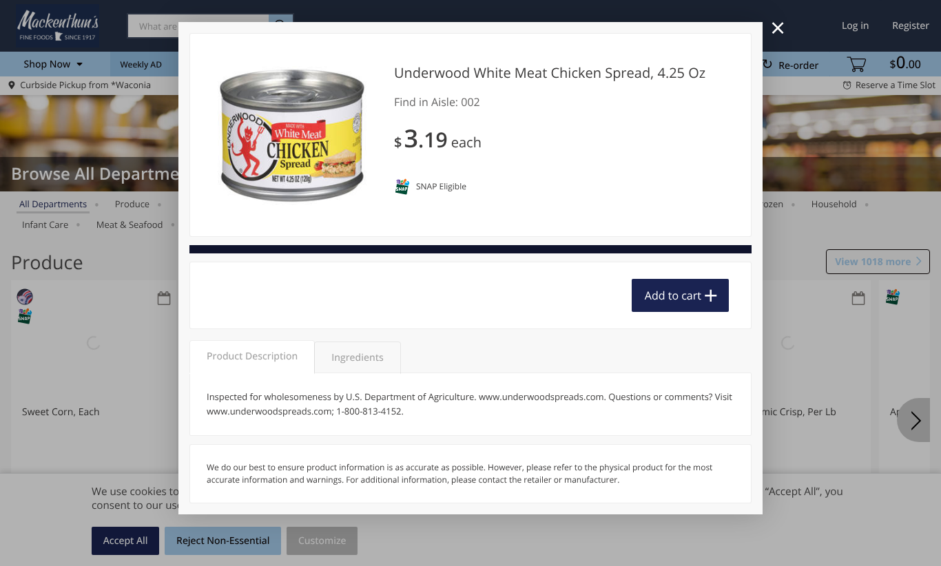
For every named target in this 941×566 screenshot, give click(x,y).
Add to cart (673, 295)
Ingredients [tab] (357, 357)
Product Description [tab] (252, 356)
